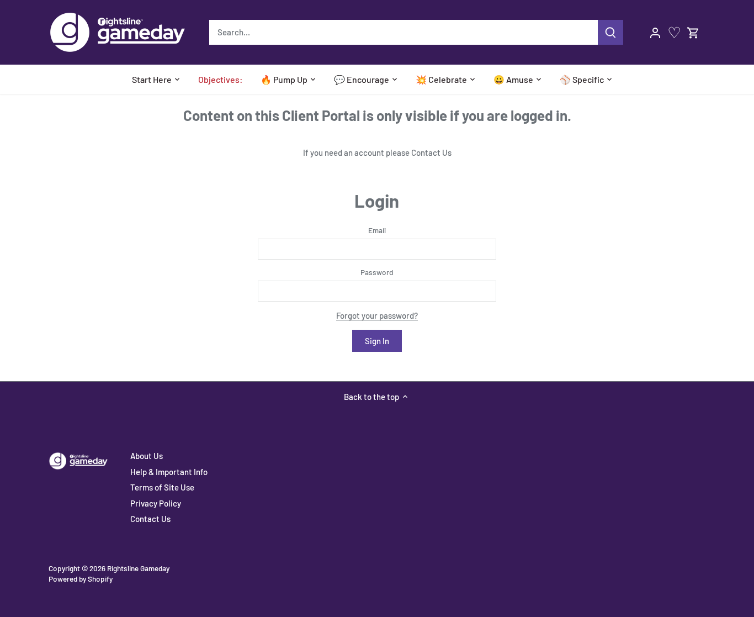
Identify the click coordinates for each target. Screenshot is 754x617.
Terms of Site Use (162, 487)
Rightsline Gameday (138, 568)
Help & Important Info (169, 472)
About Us (146, 456)
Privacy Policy (155, 503)
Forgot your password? (377, 315)
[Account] (655, 32)
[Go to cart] (693, 32)
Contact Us (431, 152)
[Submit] (610, 32)
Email (377, 230)
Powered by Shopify (81, 578)
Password (376, 272)
